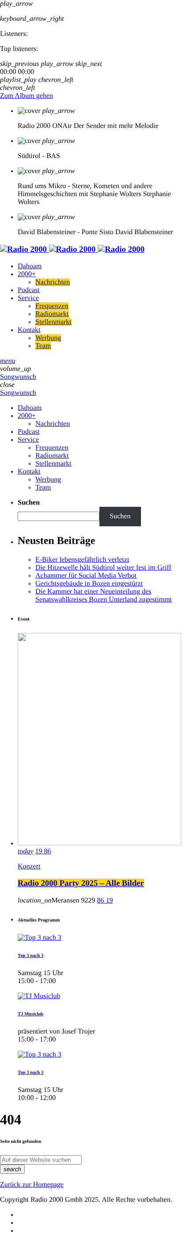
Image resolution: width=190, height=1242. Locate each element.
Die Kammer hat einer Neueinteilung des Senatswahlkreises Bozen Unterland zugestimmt (103, 595)
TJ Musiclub (30, 1014)
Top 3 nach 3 (30, 955)
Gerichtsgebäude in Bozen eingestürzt (89, 583)
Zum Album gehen (26, 96)
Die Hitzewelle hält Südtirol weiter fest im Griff (103, 567)
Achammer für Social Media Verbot (86, 575)
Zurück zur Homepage (32, 1184)
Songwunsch (18, 377)
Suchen (29, 502)
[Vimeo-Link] (72, 249)
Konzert (29, 866)
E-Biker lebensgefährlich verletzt (82, 559)
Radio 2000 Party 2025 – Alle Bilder (81, 883)
